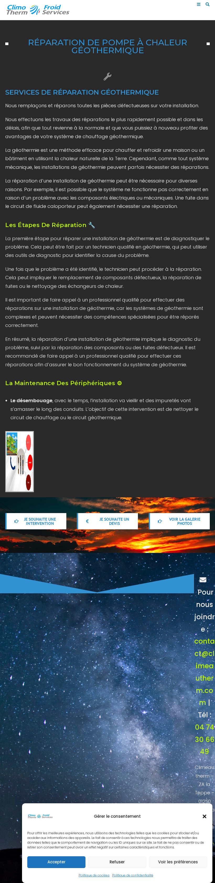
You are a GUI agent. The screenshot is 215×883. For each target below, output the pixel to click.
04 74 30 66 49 (204, 740)
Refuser (117, 862)
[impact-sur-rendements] (47, 461)
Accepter (56, 862)
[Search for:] (206, 4)
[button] (204, 816)
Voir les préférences (178, 862)
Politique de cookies (94, 875)
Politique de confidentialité (132, 875)
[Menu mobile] (199, 4)
